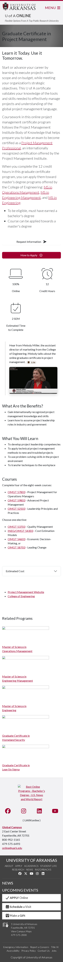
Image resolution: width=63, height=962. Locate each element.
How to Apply (29, 255)
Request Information (29, 241)
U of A (18, 15)
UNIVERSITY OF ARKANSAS (31, 860)
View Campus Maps (21, 931)
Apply (18, 865)
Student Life (48, 865)
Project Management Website (26, 592)
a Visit (20, 907)
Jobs (54, 950)
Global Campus (12, 827)
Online (19, 898)
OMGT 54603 (16, 539)
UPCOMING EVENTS (20, 890)
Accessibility (13, 950)
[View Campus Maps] (5, 928)
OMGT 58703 (16, 547)
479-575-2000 (19, 934)
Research (18, 869)
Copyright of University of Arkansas (31, 957)
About (9, 865)
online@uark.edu (12, 848)
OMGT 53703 (16, 526)
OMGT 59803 (16, 500)
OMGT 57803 (16, 492)
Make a (17, 915)
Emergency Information (15, 947)
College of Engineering (21, 596)
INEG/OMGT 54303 (20, 530)
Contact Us (44, 950)
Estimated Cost (15, 571)
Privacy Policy (28, 950)
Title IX (54, 947)
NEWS (7, 883)
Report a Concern (39, 947)
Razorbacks (43, 869)
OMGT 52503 (16, 508)
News (29, 869)
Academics (31, 865)
